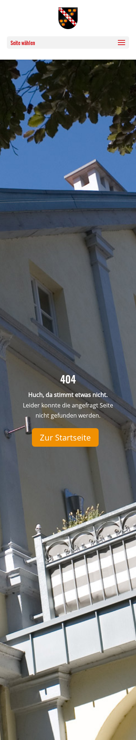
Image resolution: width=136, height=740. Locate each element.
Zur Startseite (65, 437)
